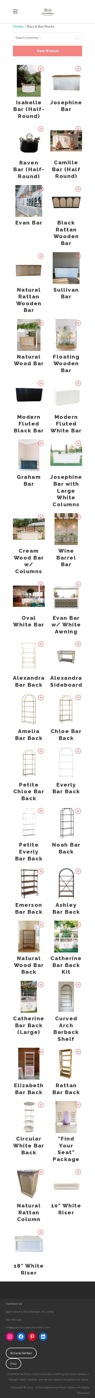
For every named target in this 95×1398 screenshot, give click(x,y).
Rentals (18, 26)
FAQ (13, 1363)
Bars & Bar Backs (40, 26)
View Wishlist (48, 51)
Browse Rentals (21, 1353)
